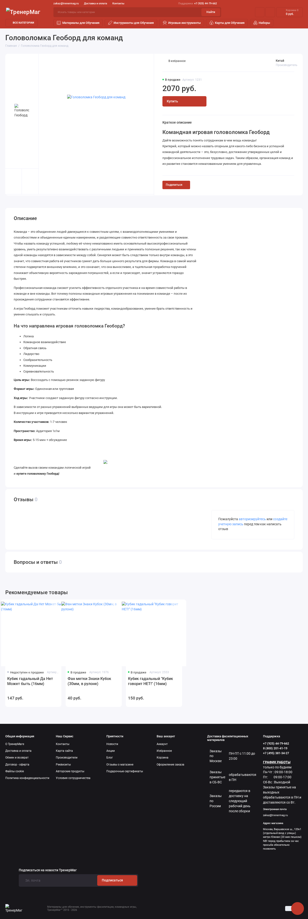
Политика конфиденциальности (27, 778)
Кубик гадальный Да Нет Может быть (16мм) (30, 681)
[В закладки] (54, 606)
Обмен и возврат (17, 757)
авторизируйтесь (252, 519)
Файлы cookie (14, 771)
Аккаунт (162, 744)
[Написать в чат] (297, 908)
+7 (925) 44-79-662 (197, 3)
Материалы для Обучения (80, 23)
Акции (110, 751)
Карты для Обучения (229, 23)
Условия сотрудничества (73, 778)
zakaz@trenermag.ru (66, 3)
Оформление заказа (170, 764)
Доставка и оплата (95, 3)
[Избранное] (270, 12)
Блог (109, 757)
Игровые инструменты (184, 23)
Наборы (264, 23)
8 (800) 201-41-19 (275, 748)
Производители (66, 757)
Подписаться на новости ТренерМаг (48, 870)
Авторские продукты (70, 771)
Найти (210, 12)
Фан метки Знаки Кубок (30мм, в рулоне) (89, 681)
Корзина (162, 757)
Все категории (23, 22)
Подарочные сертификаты (124, 771)
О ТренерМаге (14, 744)
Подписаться (112, 880)
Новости (112, 744)
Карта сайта (64, 751)
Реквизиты (63, 764)
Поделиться (174, 184)
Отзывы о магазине (119, 764)
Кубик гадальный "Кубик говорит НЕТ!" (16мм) (150, 681)
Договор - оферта (17, 764)
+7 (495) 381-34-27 (276, 753)
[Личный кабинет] (259, 12)
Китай (280, 60)
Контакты (118, 3)
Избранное (164, 751)
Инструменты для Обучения (134, 23)
